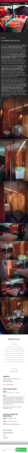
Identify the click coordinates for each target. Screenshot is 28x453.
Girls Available (7, 430)
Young (6, 1)
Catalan (8, 347)
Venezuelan (6, 349)
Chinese (20, 357)
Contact (5, 438)
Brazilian (17, 1)
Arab (17, 355)
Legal (14, 449)
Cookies (4, 451)
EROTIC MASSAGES (8, 433)
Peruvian (6, 361)
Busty (22, 1)
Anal (16, 361)
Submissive (7, 355)
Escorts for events (9, 351)
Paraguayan (21, 361)
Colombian (18, 347)
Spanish (12, 349)
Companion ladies (19, 351)
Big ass (22, 353)
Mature (11, 1)
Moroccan (21, 359)
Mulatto (17, 349)
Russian (21, 355)
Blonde (22, 349)
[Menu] (26, 3)
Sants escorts (7, 353)
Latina (13, 347)
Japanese (11, 361)
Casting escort (14, 359)
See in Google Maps (8, 384)
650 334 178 (16, 3)
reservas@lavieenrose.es (14, 424)
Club (4, 435)
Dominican (6, 359)
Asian (13, 355)
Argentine (8, 357)
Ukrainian (14, 357)
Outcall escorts (15, 353)
